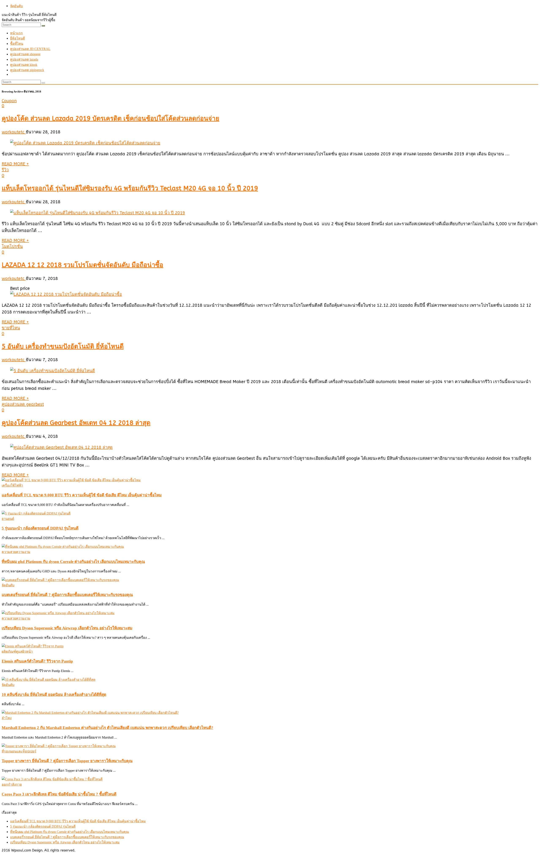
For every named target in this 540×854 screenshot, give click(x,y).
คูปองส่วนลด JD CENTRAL (30, 49)
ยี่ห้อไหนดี (17, 38)
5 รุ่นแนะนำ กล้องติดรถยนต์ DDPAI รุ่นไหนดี (40, 528)
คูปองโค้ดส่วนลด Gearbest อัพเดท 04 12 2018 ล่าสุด (76, 423)
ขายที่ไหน (11, 327)
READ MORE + (15, 163)
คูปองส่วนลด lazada (24, 59)
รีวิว (5, 169)
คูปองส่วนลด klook (23, 64)
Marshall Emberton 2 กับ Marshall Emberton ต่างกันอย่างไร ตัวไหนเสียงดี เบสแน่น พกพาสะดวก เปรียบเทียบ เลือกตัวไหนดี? (107, 727)
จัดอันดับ (16, 6)
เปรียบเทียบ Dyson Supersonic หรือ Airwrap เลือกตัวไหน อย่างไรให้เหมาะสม (67, 628)
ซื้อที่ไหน (16, 43)
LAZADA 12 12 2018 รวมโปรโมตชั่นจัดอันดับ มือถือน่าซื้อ (82, 265)
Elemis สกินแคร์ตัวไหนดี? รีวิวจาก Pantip (37, 661)
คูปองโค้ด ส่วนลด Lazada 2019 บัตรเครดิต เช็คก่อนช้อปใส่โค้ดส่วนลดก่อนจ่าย (110, 118)
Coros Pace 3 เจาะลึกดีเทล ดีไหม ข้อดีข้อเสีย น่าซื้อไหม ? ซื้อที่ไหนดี (59, 794)
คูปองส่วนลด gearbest (23, 404)
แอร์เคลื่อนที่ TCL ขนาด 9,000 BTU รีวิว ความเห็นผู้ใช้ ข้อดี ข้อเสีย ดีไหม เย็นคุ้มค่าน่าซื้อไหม (82, 495)
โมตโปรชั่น (12, 246)
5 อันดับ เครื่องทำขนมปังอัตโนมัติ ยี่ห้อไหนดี (63, 346)
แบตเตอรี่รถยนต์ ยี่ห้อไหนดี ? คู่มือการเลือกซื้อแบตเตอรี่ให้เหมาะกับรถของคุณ (67, 594)
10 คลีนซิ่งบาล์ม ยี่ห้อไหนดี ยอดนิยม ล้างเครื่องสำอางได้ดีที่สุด (54, 694)
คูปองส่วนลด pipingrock (27, 70)
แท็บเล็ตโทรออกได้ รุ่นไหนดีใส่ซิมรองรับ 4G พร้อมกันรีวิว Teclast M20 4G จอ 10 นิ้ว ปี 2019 (130, 188)
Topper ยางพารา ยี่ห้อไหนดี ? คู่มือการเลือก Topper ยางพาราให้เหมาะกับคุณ (67, 761)
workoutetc (14, 132)
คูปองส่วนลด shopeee (25, 54)
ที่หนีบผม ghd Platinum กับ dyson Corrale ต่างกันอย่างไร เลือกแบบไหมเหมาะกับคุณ (73, 561)
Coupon (9, 100)
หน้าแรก (16, 33)
